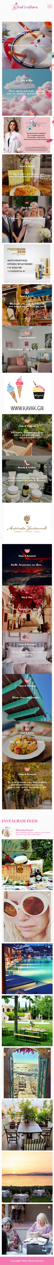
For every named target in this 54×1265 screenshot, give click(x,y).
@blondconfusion (24, 829)
